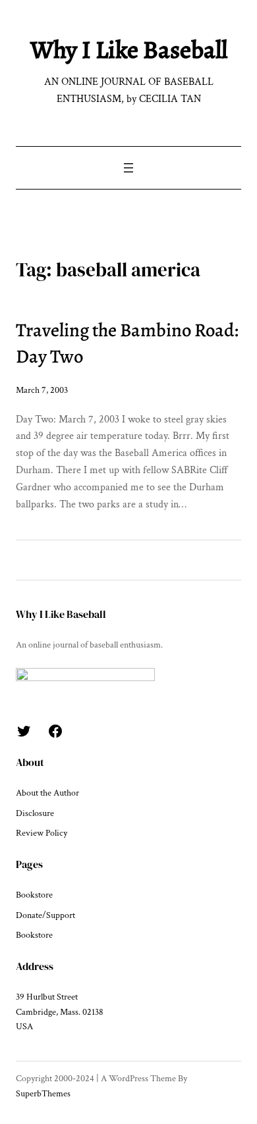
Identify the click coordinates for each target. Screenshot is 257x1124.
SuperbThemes (43, 1094)
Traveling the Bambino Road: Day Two (127, 343)
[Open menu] (128, 168)
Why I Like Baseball (128, 49)
